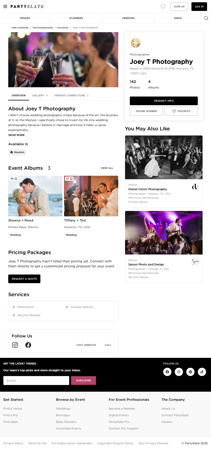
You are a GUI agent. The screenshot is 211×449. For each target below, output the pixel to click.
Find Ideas (10, 421)
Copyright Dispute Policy (115, 443)
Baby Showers (66, 421)
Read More (16, 135)
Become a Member (122, 408)
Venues (25, 18)
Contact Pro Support (124, 428)
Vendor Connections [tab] (71, 95)
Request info (164, 100)
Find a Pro (10, 415)
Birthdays (63, 415)
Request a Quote (24, 278)
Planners (76, 18)
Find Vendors (20, 27)
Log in (199, 6)
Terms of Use (37, 443)
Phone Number (146, 111)
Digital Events (119, 415)
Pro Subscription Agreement (72, 443)
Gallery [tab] (40, 95)
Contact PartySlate (175, 415)
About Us (168, 408)
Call (108, 344)
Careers (167, 421)
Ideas (178, 18)
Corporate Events (68, 428)
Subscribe (83, 380)
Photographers (43, 27)
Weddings (63, 408)
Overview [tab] (19, 95)
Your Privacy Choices (153, 443)
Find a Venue (12, 408)
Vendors (128, 18)
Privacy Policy (13, 443)
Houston (62, 27)
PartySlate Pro (119, 421)
